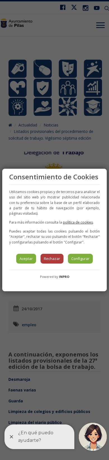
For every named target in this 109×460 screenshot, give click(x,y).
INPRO (64, 276)
